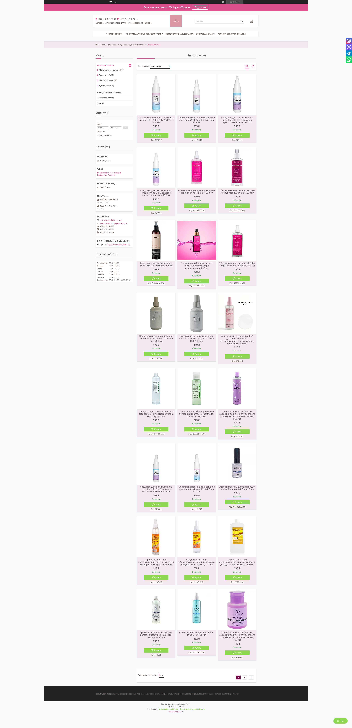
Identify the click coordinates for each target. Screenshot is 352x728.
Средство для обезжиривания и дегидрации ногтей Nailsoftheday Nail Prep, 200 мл (196, 414)
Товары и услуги (114, 34)
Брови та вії (104, 75)
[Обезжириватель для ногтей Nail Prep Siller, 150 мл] (196, 609)
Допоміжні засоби (137, 45)
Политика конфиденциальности (192, 709)
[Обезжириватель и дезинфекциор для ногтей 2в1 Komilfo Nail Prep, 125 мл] (196, 464)
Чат (342, 721)
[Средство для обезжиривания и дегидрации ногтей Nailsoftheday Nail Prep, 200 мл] (196, 388)
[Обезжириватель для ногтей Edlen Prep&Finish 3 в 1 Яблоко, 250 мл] (237, 240)
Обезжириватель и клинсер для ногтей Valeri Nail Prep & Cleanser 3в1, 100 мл (196, 338)
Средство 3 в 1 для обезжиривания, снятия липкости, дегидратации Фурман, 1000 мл (237, 562)
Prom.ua (188, 704)
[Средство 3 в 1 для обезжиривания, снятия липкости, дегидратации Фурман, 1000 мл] (237, 536)
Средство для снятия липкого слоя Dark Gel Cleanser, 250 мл (156, 264)
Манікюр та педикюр (117, 45)
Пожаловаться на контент (168, 709)
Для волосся (105, 86)
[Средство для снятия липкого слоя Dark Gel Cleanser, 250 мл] (156, 240)
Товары (102, 45)
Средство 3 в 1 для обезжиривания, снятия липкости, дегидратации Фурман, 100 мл (197, 562)
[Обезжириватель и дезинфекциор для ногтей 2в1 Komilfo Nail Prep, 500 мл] (156, 94)
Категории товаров (105, 65)
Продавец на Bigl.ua (176, 706)
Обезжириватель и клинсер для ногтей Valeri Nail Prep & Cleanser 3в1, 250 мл (156, 338)
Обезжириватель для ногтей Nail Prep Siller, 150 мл (196, 633)
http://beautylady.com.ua (111, 220)
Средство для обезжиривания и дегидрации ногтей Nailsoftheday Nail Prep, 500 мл (156, 414)
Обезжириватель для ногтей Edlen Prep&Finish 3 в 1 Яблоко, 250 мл (237, 264)
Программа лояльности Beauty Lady (144, 34)
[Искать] (242, 21)
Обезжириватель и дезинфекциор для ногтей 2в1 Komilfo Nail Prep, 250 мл (196, 120)
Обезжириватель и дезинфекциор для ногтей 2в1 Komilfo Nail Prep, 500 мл (156, 120)
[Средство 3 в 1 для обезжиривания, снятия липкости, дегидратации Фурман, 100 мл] (196, 536)
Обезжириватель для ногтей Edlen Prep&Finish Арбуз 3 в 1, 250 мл (196, 191)
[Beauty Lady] (176, 21)
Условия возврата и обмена (232, 34)
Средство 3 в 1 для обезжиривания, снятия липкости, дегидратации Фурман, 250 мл (156, 562)
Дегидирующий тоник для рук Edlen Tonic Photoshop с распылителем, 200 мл (197, 265)
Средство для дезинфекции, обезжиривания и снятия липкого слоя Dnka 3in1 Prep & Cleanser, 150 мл (237, 636)
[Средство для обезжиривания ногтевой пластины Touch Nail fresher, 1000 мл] (156, 609)
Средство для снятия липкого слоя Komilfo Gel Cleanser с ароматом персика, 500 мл (237, 120)
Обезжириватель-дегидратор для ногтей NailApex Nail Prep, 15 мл (237, 487)
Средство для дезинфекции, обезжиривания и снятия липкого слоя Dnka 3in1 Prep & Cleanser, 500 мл (237, 415)
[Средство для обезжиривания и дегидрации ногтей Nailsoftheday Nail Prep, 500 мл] (156, 388)
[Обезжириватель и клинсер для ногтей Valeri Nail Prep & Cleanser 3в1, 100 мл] (196, 313)
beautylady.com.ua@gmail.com (113, 223)
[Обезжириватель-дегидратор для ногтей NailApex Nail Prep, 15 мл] (237, 464)
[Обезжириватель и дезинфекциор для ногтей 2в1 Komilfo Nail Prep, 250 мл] (196, 94)
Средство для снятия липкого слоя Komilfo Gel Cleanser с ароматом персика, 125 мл (156, 489)
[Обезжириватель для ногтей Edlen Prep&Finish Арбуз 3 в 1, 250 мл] (196, 167)
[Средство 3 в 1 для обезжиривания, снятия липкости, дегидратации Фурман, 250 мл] (156, 536)
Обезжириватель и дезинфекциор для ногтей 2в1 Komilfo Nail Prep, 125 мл (196, 489)
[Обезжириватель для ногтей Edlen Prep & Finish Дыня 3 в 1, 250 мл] (237, 167)
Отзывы (100, 103)
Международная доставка (179, 34)
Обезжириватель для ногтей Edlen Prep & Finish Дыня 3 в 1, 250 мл (237, 191)
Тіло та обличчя (106, 80)
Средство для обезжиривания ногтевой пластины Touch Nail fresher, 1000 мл (156, 635)
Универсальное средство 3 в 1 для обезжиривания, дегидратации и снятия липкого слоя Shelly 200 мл (237, 340)
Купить (157, 135)
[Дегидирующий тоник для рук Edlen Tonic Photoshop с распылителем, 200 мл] (196, 240)
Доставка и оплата (205, 34)
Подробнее (200, 7)
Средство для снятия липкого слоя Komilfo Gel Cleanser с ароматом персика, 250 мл (156, 193)
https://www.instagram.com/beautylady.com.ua (127, 244)
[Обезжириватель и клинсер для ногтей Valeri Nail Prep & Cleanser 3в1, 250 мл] (156, 313)
